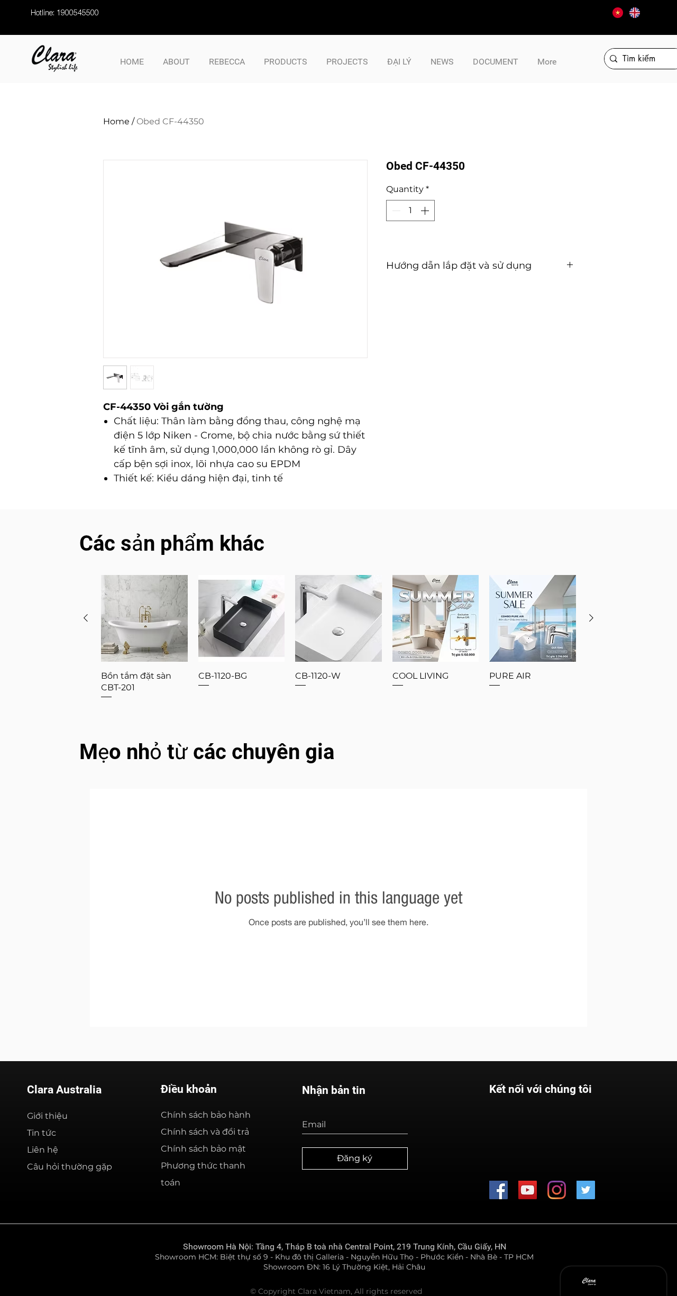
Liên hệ (42, 1150)
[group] (338, 637)
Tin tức (41, 1133)
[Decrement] (395, 210)
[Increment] (425, 210)
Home (116, 121)
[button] (495, 57)
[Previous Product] (85, 618)
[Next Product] (591, 618)
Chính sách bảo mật (203, 1149)
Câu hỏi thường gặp (69, 1167)
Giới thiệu (47, 1116)
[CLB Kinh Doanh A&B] (586, 1190)
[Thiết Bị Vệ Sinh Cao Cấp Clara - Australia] (527, 1190)
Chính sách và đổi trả (205, 1132)
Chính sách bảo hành (206, 1115)
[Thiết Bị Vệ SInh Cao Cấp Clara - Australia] (498, 1190)
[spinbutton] (410, 210)
